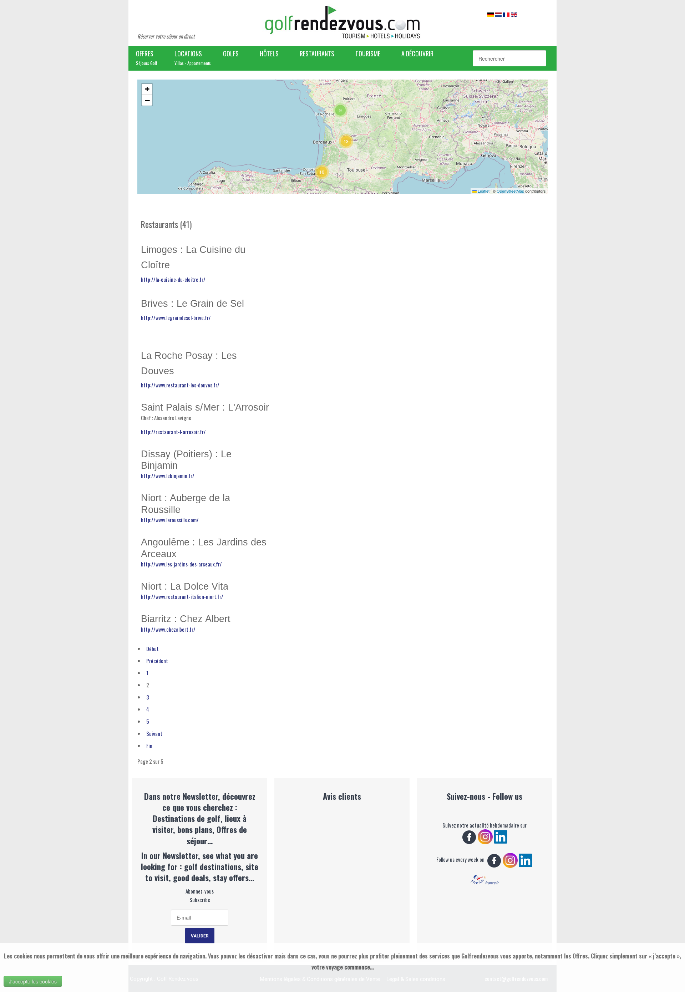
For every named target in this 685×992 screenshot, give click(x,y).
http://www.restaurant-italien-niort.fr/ (182, 596)
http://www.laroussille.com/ (170, 520)
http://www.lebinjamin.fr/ (167, 475)
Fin (149, 745)
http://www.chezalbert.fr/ (168, 629)
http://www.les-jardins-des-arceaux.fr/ (181, 564)
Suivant (154, 733)
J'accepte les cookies (33, 981)
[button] (322, 172)
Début (152, 648)
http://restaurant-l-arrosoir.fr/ (173, 432)
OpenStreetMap (510, 191)
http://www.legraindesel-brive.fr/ (176, 317)
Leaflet (483, 191)
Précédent (157, 661)
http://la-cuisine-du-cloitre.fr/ (173, 279)
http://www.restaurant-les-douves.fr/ (180, 385)
